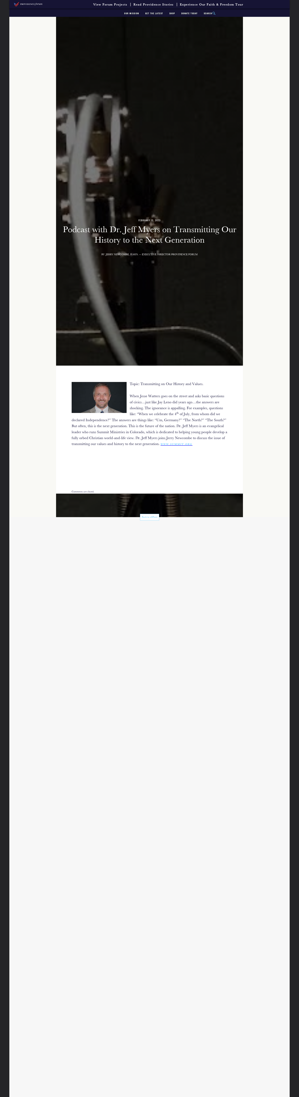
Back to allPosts (149, 517)
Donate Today (189, 13)
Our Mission (131, 13)
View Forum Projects (110, 4)
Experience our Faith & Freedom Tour (211, 4)
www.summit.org (176, 444)
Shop (172, 13)
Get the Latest (154, 13)
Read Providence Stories (153, 4)
